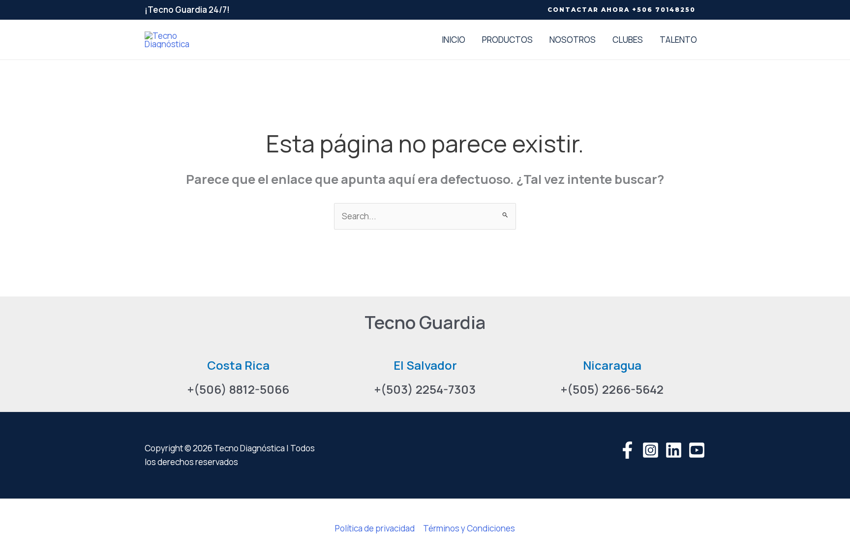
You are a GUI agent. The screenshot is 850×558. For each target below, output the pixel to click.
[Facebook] (627, 450)
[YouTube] (696, 450)
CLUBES (627, 39)
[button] (621, 10)
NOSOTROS (572, 39)
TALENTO (678, 39)
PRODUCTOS (507, 39)
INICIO (453, 39)
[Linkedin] (673, 450)
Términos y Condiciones (469, 528)
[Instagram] (650, 450)
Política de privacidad (375, 528)
